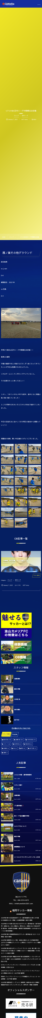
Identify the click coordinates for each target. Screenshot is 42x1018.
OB (15, 748)
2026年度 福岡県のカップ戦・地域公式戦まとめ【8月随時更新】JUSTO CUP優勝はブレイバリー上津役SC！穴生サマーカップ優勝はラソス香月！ (20, 942)
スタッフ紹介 (18, 785)
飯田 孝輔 (17, 689)
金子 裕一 (17, 720)
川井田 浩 (17, 699)
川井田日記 (31, 739)
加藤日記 (19, 739)
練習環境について (19, 847)
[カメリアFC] (8, 4)
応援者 (6, 748)
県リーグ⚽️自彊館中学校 (21, 816)
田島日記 (28, 744)
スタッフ (6, 744)
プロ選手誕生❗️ (19, 806)
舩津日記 (17, 744)
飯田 (23, 748)
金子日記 (32, 748)
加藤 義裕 (17, 679)
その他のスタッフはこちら (21, 728)
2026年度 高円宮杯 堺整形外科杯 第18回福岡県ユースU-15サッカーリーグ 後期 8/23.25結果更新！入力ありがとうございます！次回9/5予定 (21, 959)
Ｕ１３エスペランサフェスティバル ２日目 (27, 857)
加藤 (5, 752)
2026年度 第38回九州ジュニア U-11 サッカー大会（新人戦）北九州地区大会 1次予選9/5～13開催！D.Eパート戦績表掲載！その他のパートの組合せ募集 (20, 950)
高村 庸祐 (17, 709)
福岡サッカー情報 (22, 910)
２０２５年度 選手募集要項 (23, 775)
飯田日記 (7, 739)
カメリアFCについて (20, 826)
